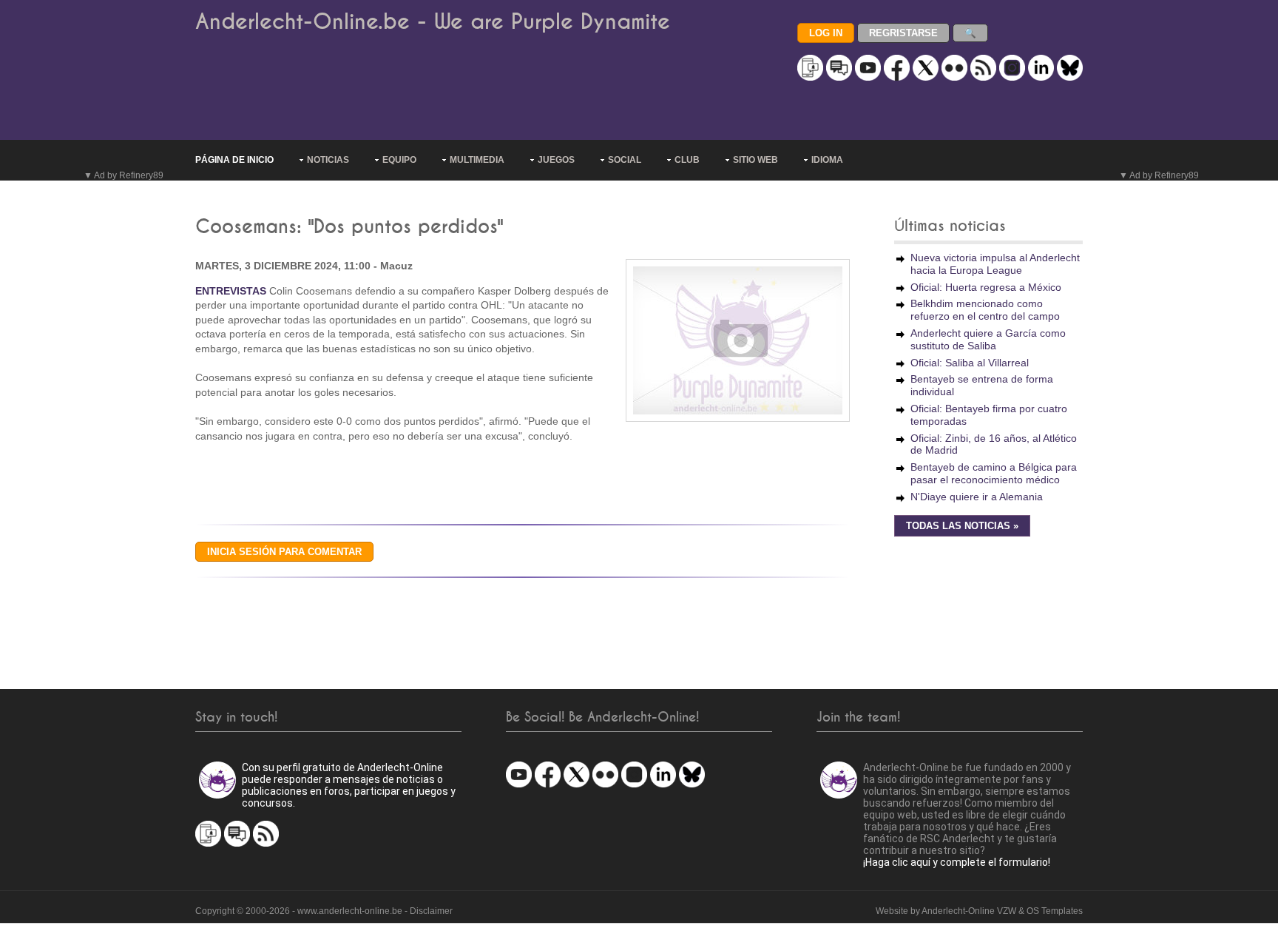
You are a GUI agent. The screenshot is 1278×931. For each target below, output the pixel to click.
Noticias (328, 160)
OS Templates (1055, 911)
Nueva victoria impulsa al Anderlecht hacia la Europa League (995, 264)
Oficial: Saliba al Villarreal (969, 363)
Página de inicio (234, 160)
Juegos (556, 160)
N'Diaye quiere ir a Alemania (976, 497)
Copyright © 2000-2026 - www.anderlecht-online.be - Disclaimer (324, 911)
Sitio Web (755, 160)
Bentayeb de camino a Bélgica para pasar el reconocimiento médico (993, 473)
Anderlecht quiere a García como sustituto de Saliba (988, 339)
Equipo (399, 160)
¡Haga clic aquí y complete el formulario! (956, 862)
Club (687, 160)
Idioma (827, 160)
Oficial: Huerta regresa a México (985, 287)
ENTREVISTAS (230, 291)
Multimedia (477, 160)
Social (624, 160)
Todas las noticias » (962, 526)
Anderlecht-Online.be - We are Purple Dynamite (432, 22)
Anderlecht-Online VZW (969, 911)
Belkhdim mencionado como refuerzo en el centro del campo (985, 310)
